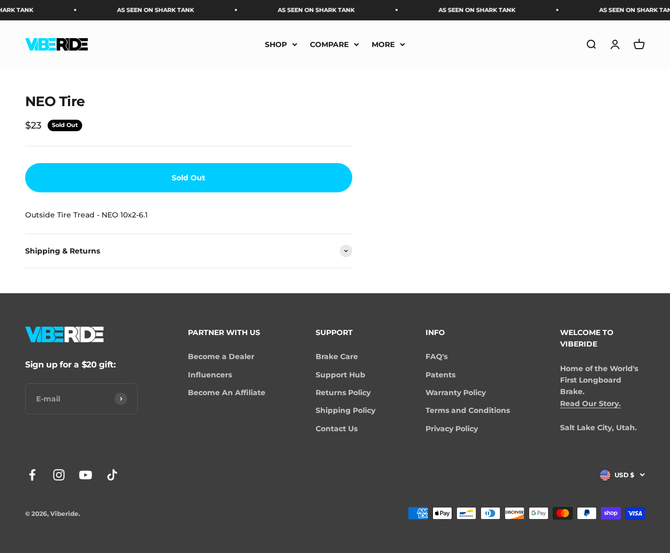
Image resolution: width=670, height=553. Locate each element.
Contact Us (337, 428)
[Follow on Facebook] (32, 475)
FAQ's (437, 356)
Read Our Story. (590, 403)
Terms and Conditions (468, 410)
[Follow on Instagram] (59, 475)
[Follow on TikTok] (112, 475)
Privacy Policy (452, 428)
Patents (440, 374)
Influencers (210, 374)
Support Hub (340, 374)
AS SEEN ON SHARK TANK (148, 10)
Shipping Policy (345, 410)
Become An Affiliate (226, 392)
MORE (383, 44)
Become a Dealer (221, 356)
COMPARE (329, 44)
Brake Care (337, 356)
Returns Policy (343, 392)
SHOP (276, 44)
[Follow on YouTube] (86, 475)
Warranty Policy (456, 392)
